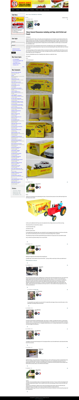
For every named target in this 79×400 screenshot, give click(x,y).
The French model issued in (16, 129)
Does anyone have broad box (16, 143)
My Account (46, 9)
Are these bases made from (16, 175)
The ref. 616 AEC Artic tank (16, 72)
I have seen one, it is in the (16, 82)
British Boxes (40, 14)
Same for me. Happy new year (16, 162)
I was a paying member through (16, 179)
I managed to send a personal (16, 136)
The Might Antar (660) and (16, 156)
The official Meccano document (17, 104)
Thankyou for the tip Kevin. (16, 110)
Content (17, 9)
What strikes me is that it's (16, 182)
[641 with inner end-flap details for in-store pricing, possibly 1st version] (40, 76)
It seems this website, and (16, 147)
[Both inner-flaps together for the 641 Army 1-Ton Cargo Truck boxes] (39, 121)
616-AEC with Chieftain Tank (18, 60)
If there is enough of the (15, 113)
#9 (67, 368)
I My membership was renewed (16, 159)
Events (27, 9)
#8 (67, 347)
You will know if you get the (16, 153)
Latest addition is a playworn (16, 95)
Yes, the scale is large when (16, 98)
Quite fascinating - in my (15, 132)
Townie (12, 75)
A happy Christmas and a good (16, 172)
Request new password (16, 50)
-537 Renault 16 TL (16, 62)
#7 (67, 329)
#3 (67, 244)
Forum (22, 9)
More (23, 66)
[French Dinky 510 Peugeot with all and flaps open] (40, 178)
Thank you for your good (15, 165)
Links (41, 9)
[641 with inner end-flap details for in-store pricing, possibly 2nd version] (40, 93)
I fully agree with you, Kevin (16, 123)
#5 (67, 289)
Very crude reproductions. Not (16, 168)
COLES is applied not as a (15, 91)
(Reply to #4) (36, 289)
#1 (67, 19)
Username (13, 41)
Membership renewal (16, 63)
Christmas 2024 (15, 64)
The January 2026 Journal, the (16, 126)
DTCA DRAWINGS (16, 59)
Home (13, 9)
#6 (67, 308)
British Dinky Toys (34, 14)
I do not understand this (15, 85)
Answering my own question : (16, 88)
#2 (67, 182)
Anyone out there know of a (16, 116)
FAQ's (37, 9)
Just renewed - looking (15, 150)
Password (13, 45)
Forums (29, 14)
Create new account (16, 48)
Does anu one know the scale (16, 107)
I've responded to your (15, 119)
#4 (67, 265)
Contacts (32, 9)
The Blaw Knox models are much (17, 101)
